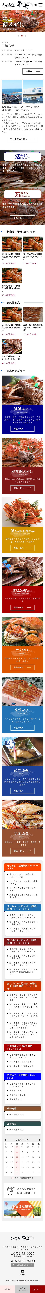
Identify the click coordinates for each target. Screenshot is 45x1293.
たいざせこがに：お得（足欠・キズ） (24, 889)
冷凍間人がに (16, 1099)
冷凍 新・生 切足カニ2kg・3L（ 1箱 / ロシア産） (33, 327)
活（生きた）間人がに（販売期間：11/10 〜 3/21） (22, 907)
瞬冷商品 (11, 1108)
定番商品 (11, 1123)
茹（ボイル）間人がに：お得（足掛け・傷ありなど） (23, 964)
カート (39, 1289)
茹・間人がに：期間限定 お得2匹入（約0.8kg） (32, 256)
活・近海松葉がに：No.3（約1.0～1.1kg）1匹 (12, 357)
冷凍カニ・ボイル (18, 1095)
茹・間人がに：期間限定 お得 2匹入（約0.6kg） (11, 256)
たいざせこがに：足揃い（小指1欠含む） (24, 882)
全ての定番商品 (17, 1130)
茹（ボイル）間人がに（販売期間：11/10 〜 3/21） (22, 941)
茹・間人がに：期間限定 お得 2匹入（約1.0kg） (11, 288)
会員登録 (7, 1289)
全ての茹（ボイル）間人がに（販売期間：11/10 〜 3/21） (23, 950)
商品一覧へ (19, 181)
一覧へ (29, 71)
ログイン (22, 1289)
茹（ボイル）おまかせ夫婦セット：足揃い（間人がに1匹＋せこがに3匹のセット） (24, 1025)
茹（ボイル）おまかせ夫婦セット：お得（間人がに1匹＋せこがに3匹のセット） (24, 1034)
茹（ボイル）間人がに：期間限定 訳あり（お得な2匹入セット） (24, 971)
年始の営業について (23, 50)
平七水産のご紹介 (18, 139)
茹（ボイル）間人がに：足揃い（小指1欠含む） (24, 957)
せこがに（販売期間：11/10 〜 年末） (22, 867)
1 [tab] (18, 36)
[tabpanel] (22, 20)
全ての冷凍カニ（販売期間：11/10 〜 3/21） (23, 1085)
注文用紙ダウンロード (23, 1265)
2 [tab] (22, 36)
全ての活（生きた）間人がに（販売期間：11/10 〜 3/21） (23, 916)
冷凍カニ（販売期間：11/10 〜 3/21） (22, 1076)
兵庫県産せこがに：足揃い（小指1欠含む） (24, 896)
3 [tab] (25, 36)
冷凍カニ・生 (16, 1091)
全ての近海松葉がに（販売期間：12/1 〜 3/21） (23, 1056)
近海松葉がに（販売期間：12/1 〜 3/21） (20, 1047)
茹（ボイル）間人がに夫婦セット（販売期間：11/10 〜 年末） (22, 986)
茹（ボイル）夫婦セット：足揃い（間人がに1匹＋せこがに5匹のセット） (24, 1006)
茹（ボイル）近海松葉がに (22, 1066)
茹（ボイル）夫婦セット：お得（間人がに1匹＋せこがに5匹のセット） (24, 1015)
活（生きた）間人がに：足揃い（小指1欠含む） (24, 923)
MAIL (22, 1274)
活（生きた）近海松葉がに (22, 1062)
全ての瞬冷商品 (17, 1115)
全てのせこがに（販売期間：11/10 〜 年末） (23, 875)
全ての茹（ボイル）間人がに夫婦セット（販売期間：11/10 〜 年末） (24, 997)
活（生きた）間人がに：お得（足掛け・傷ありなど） (23, 930)
